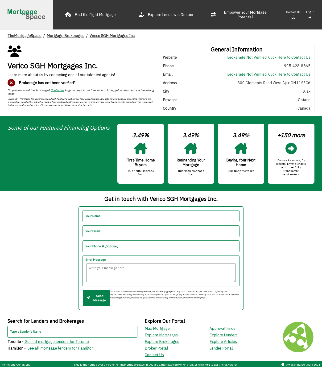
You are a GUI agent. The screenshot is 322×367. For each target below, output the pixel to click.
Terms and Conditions (16, 364)
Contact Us (154, 354)
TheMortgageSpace (24, 35)
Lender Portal (221, 348)
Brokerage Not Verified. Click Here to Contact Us (268, 57)
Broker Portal (156, 348)
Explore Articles (223, 341)
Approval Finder (223, 328)
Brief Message (96, 260)
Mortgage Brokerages (65, 35)
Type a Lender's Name (25, 332)
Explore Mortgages (161, 335)
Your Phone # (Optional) (102, 246)
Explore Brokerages (162, 341)
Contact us (57, 90)
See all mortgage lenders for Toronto (56, 341)
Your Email (93, 231)
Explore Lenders (224, 335)
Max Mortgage (157, 328)
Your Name (93, 216)
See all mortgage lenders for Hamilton (60, 348)
